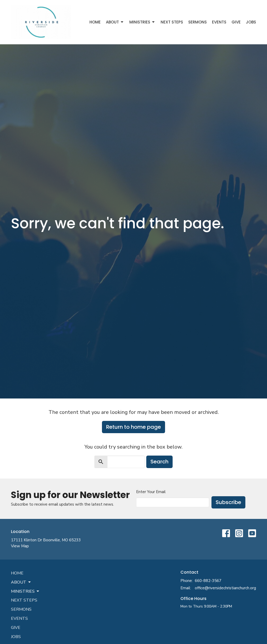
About (112, 22)
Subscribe (228, 502)
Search (159, 461)
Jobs (251, 22)
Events (219, 22)
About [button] (18, 582)
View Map (20, 546)
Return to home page (133, 427)
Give (236, 22)
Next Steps (172, 22)
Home (95, 22)
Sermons (197, 22)
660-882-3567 (208, 580)
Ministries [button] (23, 591)
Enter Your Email (151, 491)
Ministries (139, 22)
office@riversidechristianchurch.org (225, 588)
